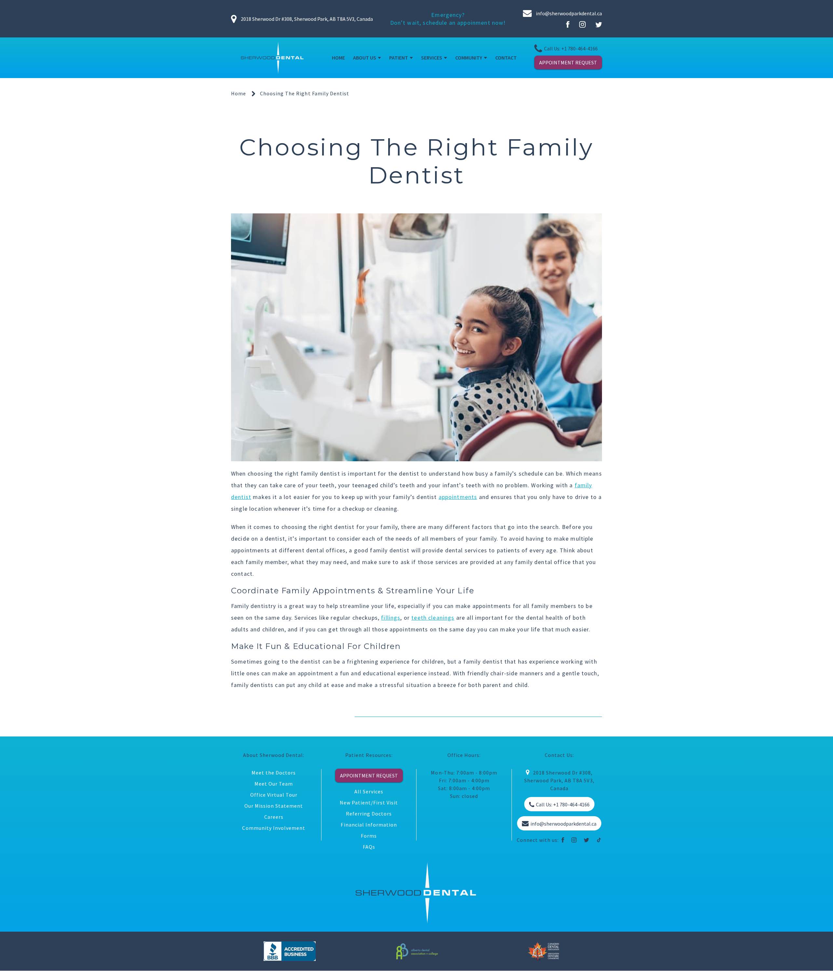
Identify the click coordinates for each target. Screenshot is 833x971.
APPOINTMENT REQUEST (568, 62)
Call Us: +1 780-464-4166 (571, 48)
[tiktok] (599, 840)
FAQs (369, 846)
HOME (338, 57)
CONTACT (506, 57)
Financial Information (369, 824)
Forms (369, 835)
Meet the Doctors (274, 772)
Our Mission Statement (273, 805)
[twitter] (586, 840)
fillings (390, 617)
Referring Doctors (369, 813)
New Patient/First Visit (369, 802)
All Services (368, 791)
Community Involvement (273, 828)
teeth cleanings (432, 617)
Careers (273, 817)
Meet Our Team (273, 783)
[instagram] (574, 840)
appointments (458, 497)
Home (238, 93)
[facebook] (563, 840)
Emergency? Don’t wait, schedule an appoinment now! (448, 18)
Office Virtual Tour (273, 794)
